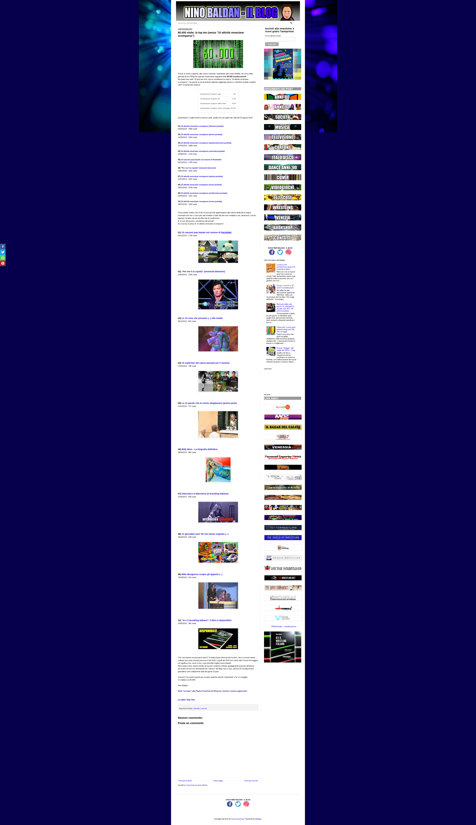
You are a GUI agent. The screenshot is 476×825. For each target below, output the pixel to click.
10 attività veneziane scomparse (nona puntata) (201, 185)
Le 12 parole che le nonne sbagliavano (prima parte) (209, 403)
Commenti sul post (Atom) (196, 785)
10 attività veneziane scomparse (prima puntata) (201, 134)
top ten (204, 708)
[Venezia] (282, 220)
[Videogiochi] (282, 190)
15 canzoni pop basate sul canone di (201, 232)
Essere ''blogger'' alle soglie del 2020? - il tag (286, 349)
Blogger (258, 819)
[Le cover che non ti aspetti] (282, 179)
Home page (218, 781)
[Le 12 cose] (282, 200)
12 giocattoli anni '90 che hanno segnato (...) (205, 534)
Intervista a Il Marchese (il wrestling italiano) (205, 493)
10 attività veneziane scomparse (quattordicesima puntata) (206, 143)
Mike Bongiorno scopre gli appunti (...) (202, 574)
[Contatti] (282, 240)
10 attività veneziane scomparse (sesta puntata (201, 201)
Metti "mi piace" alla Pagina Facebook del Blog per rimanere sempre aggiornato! (212, 691)
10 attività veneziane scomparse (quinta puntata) (202, 176)
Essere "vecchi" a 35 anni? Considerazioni (285, 286)
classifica (196, 708)
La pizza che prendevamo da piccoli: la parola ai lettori (286, 267)
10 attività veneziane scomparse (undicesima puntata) (204, 193)
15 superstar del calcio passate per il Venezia (205, 363)
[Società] (282, 119)
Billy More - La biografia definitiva (199, 449)
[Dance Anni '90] (282, 169)
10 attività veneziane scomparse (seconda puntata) (203, 151)
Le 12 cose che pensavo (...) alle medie (202, 318)
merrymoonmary (237, 819)
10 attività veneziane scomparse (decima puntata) (202, 126)
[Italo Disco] (282, 159)
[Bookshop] (282, 230)
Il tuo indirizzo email (273, 36)
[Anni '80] (282, 99)
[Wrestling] (282, 210)
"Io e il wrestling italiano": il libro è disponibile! (207, 620)
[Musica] (282, 129)
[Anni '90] (282, 109)
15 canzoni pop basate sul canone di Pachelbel (201, 160)
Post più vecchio (251, 781)
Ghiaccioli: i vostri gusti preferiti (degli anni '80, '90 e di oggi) (286, 329)
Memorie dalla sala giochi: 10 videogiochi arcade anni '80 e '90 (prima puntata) (285, 307)
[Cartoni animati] (282, 149)
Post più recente (185, 781)
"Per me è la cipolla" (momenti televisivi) (198, 168)
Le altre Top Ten (186, 699)
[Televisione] (282, 139)
